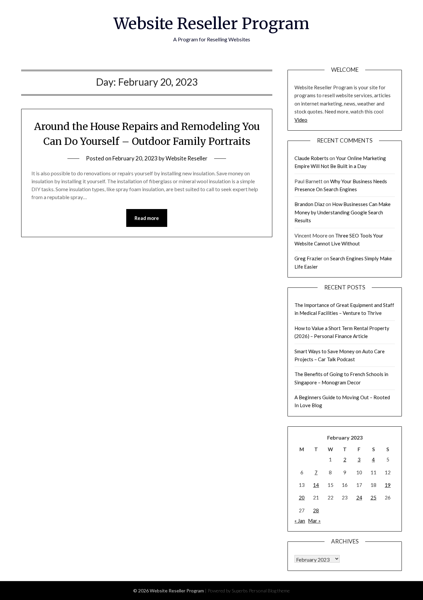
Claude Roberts (311, 158)
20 (302, 497)
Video (300, 120)
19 (388, 485)
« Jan (299, 521)
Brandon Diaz (309, 204)
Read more (147, 218)
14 (316, 485)
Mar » (314, 521)
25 (373, 497)
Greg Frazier (308, 258)
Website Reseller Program (211, 23)
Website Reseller (187, 158)
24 (359, 497)
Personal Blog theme (269, 590)
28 (316, 510)
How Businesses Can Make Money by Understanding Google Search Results (342, 212)
